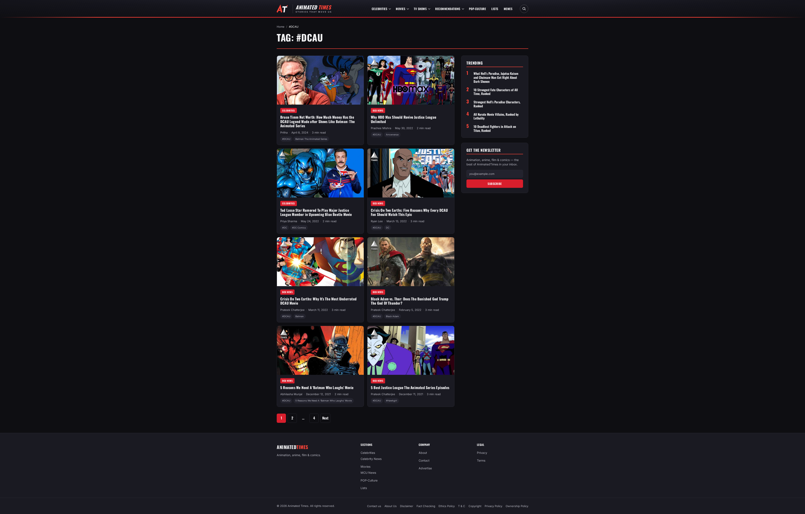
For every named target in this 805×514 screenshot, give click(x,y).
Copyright (475, 506)
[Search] (524, 9)
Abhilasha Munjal (291, 394)
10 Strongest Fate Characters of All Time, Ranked (496, 92)
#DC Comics (299, 227)
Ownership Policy (517, 506)
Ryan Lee (377, 221)
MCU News (368, 472)
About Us (390, 506)
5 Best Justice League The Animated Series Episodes (410, 387)
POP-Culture (477, 8)
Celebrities (379, 8)
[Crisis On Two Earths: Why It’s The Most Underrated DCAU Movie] (320, 261)
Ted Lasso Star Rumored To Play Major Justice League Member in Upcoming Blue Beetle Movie (316, 212)
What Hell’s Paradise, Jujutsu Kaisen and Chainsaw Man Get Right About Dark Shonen (496, 77)
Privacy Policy (493, 506)
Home (280, 26)
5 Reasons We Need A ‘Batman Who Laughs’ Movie (316, 387)
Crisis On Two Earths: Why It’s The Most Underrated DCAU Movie (318, 301)
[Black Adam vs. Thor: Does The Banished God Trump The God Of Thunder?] (410, 261)
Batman (299, 316)
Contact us (374, 506)
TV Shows (420, 8)
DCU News (378, 110)
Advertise (425, 468)
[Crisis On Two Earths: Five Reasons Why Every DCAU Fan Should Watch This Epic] (410, 173)
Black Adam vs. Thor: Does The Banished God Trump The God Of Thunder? (410, 301)
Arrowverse (392, 134)
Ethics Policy (447, 506)
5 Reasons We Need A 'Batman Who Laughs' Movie (323, 400)
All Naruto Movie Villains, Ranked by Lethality (496, 116)
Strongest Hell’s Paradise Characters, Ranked (497, 104)
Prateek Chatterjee (292, 310)
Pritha (284, 132)
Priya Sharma (288, 221)
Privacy (482, 452)
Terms (481, 460)
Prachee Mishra (381, 128)
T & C (461, 506)
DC (387, 227)
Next (325, 418)
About (423, 452)
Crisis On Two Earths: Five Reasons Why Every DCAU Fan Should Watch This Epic (409, 212)
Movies (400, 8)
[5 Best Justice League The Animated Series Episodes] (410, 350)
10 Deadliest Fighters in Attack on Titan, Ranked (495, 128)
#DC (284, 227)
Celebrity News (371, 459)
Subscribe (495, 184)
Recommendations (447, 8)
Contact (424, 460)
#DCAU (286, 139)
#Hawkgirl (391, 400)
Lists (494, 8)
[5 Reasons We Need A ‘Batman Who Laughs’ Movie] (320, 350)
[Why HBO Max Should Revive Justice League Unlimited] (410, 80)
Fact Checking (426, 506)
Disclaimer (406, 506)
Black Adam (392, 316)
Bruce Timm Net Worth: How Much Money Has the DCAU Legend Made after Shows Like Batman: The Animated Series (317, 121)
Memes (508, 8)
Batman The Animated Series (311, 139)
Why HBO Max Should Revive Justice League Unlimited (403, 119)
